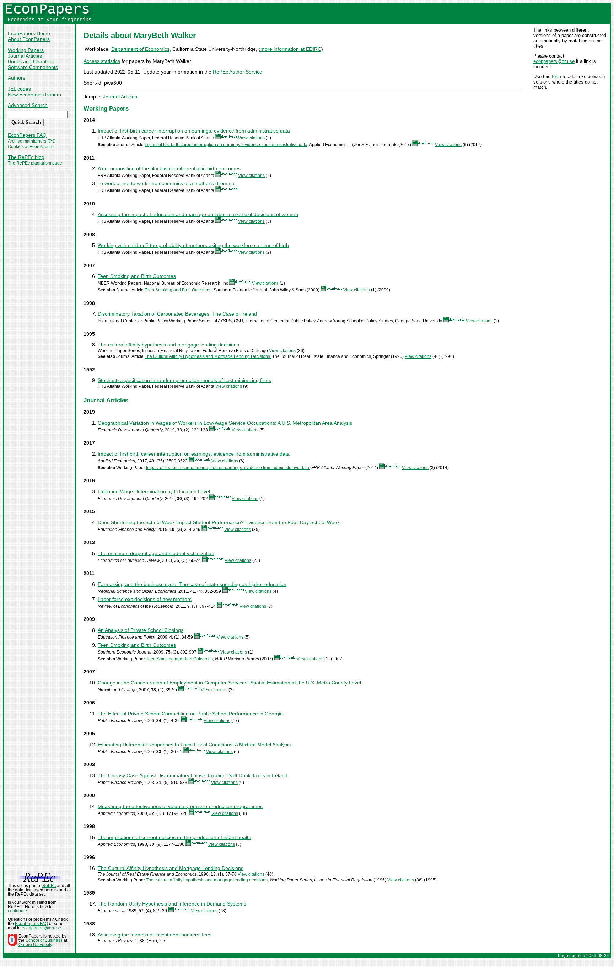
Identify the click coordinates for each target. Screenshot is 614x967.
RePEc (49, 885)
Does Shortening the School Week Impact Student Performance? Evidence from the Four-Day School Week (219, 522)
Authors (16, 78)
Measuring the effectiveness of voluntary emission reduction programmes (180, 806)
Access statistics (102, 61)
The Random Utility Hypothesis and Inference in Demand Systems (172, 904)
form (556, 76)
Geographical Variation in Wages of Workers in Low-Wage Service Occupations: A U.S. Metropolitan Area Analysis (225, 423)
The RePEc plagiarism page (35, 163)
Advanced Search (28, 105)
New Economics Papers (34, 94)
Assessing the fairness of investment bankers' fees (154, 935)
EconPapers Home (29, 33)
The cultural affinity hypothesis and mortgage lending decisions (168, 345)
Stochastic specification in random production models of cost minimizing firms (184, 380)
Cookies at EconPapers (30, 147)
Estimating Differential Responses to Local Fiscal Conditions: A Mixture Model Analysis (194, 744)
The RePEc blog (26, 157)
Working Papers (26, 50)
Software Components (33, 67)
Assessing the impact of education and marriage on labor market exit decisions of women (198, 214)
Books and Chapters (31, 61)
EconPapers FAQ (27, 135)
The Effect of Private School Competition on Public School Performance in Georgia (190, 713)
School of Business (44, 940)
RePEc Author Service (237, 72)
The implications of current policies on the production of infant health (174, 837)
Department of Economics (140, 49)
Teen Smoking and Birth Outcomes (137, 276)
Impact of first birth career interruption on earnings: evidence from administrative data (226, 145)
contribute (17, 911)
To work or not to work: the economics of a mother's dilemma (166, 183)
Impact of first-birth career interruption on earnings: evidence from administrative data (194, 131)
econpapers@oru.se (554, 61)
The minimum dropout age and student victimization (156, 553)
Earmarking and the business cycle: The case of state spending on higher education (192, 584)
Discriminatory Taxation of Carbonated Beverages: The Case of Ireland (177, 314)
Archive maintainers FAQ (31, 141)
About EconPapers (29, 39)
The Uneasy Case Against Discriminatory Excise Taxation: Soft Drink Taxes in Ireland (192, 775)
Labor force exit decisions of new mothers (145, 599)
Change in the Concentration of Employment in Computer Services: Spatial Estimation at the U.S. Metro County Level (229, 683)
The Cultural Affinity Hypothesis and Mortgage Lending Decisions (207, 356)
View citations (251, 138)
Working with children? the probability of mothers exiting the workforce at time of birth (193, 245)
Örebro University (35, 944)
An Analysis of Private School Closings (140, 630)
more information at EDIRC (290, 49)
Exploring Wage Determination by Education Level (154, 491)
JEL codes (19, 89)
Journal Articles (25, 56)
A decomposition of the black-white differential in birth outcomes (169, 168)
